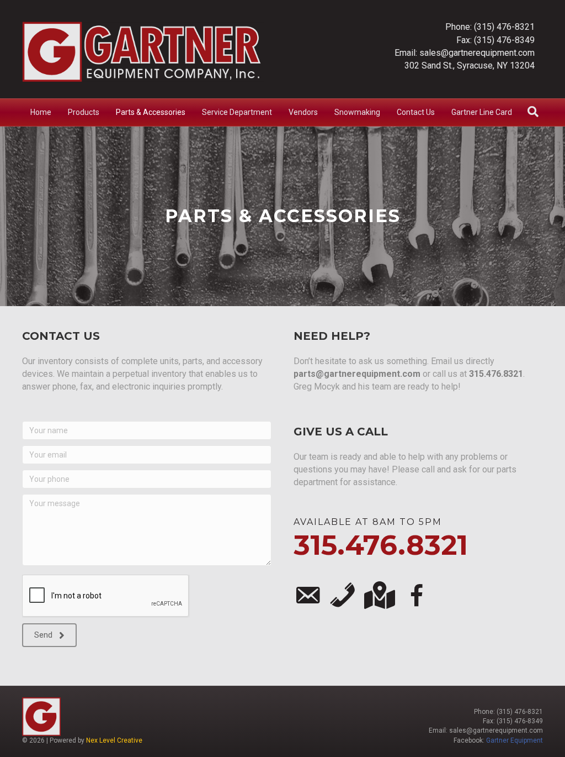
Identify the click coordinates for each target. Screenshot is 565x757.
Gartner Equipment (514, 740)
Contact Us (416, 112)
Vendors (303, 112)
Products (83, 112)
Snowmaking (357, 112)
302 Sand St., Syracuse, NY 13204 (469, 65)
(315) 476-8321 (504, 27)
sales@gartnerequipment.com (477, 53)
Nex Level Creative (114, 740)
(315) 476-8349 (504, 40)
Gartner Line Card (481, 112)
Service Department (237, 112)
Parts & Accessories (150, 112)
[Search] (533, 112)
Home (40, 112)
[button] (49, 635)
